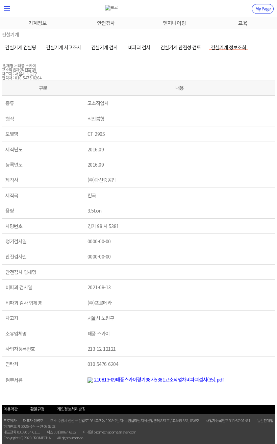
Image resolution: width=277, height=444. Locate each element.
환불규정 (37, 409)
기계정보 (37, 22)
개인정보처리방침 (71, 409)
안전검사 (106, 22)
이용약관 (10, 409)
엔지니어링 (174, 22)
